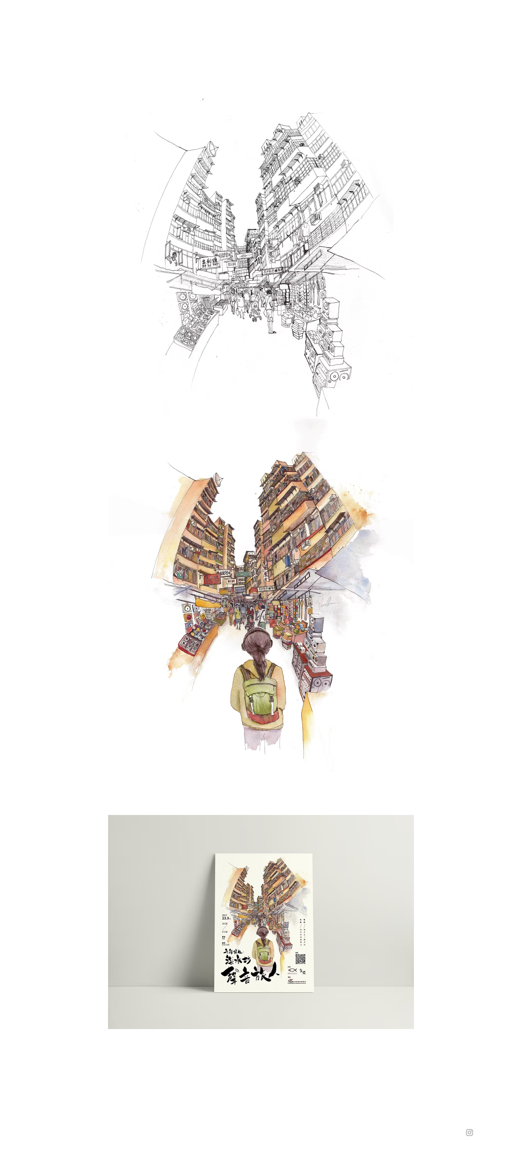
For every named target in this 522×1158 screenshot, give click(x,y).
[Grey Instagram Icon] (469, 1132)
